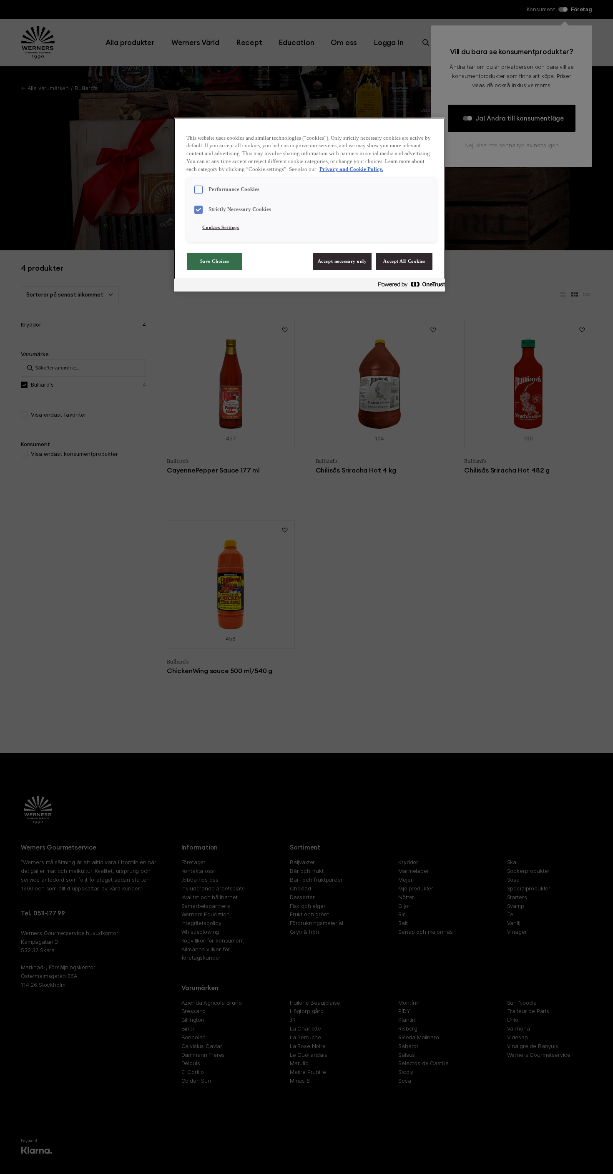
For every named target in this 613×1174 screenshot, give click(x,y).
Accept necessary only (342, 261)
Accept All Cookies (404, 261)
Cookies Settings (220, 227)
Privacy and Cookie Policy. (351, 169)
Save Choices (214, 261)
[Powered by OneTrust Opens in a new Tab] (409, 286)
